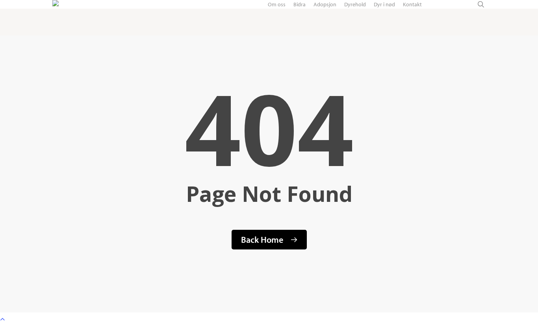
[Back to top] (269, 318)
